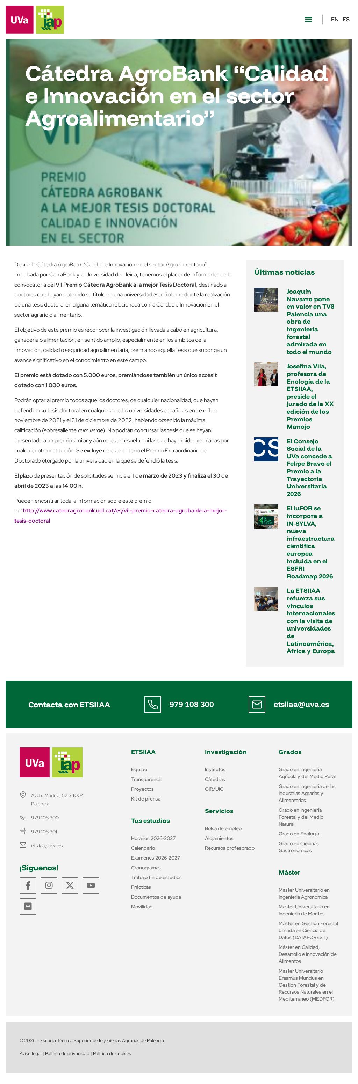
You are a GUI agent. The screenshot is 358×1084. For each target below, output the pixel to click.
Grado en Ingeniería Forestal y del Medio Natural (301, 817)
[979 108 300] (152, 704)
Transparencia (146, 779)
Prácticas (141, 887)
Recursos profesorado (230, 848)
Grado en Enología (299, 834)
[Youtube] (91, 885)
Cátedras (215, 779)
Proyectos (142, 789)
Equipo (139, 769)
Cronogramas (146, 867)
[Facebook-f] (28, 885)
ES (346, 19)
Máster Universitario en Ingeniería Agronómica (304, 893)
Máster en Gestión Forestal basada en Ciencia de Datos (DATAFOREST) (308, 930)
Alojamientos (219, 838)
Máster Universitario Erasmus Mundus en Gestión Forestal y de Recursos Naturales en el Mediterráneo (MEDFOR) (307, 985)
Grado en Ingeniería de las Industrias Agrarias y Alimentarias (307, 793)
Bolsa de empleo (223, 828)
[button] (308, 19)
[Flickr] (28, 906)
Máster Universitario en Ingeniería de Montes (304, 910)
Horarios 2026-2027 (153, 838)
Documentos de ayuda (156, 897)
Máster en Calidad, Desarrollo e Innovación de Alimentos (308, 954)
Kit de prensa (145, 799)
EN (335, 19)
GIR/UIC (214, 789)
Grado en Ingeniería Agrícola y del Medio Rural (307, 773)
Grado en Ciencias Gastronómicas (299, 847)
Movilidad (142, 907)
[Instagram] (49, 885)
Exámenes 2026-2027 (155, 858)
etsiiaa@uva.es (301, 704)
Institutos (215, 769)
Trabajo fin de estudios (156, 877)
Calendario (143, 848)
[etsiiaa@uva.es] (257, 704)
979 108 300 (192, 704)
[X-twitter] (70, 885)
